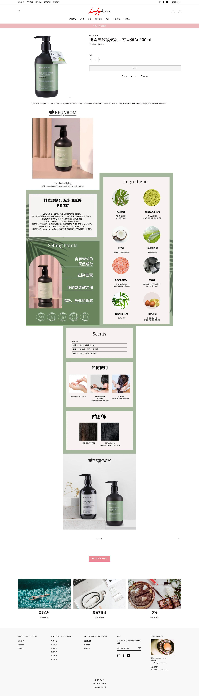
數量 (91, 55)
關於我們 (21, 2)
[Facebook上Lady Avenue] (123, 655)
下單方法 (30, 2)
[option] (99, 26)
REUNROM (93, 36)
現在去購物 (44, 617)
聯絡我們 (56, 2)
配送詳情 (47, 2)
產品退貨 (87, 648)
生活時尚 (117, 19)
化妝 (108, 19)
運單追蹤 (54, 644)
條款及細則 (88, 641)
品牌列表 (21, 644)
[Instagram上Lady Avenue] (118, 655)
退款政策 (54, 652)
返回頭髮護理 (101, 558)
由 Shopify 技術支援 (99, 687)
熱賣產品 (72, 19)
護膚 (89, 19)
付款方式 (38, 2)
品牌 (82, 19)
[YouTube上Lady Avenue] (128, 655)
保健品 (127, 19)
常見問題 (54, 659)
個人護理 (98, 19)
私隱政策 (87, 644)
